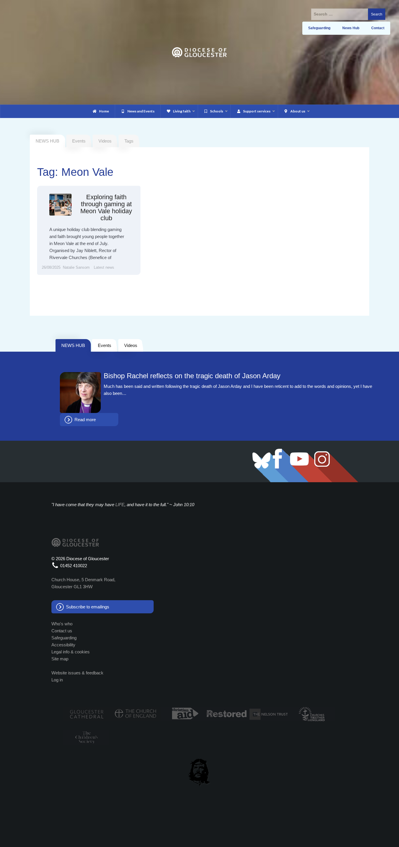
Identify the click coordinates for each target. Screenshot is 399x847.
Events (79, 140)
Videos (105, 140)
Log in (57, 679)
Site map (59, 658)
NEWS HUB (73, 345)
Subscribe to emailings (87, 606)
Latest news (104, 267)
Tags (128, 140)
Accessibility (63, 644)
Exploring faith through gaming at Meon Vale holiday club (106, 207)
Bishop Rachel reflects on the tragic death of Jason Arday (192, 376)
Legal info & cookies (70, 651)
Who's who (61, 623)
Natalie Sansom (76, 267)
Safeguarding (64, 637)
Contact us (61, 630)
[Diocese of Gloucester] (199, 51)
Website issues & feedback (77, 672)
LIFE (119, 504)
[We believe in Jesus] (199, 771)
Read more (85, 419)
